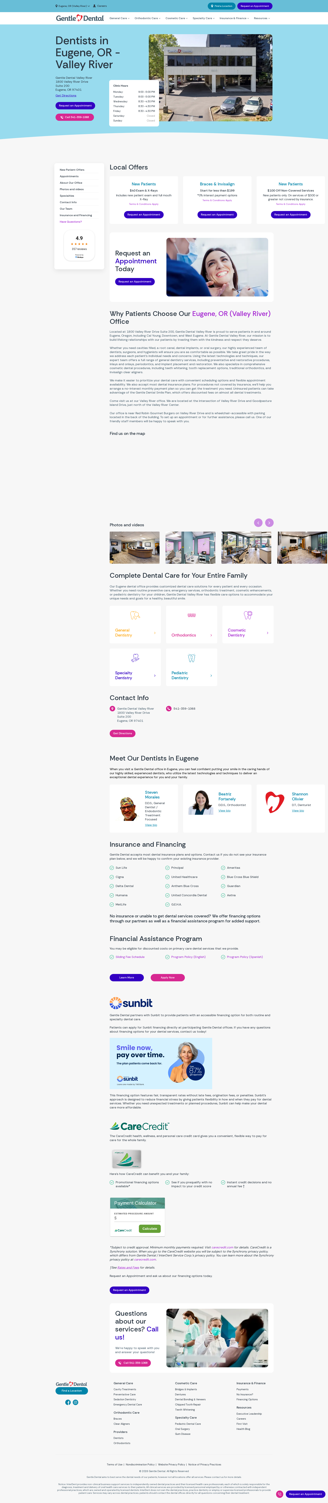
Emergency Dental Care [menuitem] (128, 1404)
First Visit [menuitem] (242, 1424)
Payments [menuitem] (243, 1389)
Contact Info (68, 202)
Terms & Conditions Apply (144, 204)
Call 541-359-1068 (77, 117)
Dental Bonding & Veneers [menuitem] (190, 1399)
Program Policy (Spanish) (245, 957)
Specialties (67, 196)
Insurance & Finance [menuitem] (233, 18)
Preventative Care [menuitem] (125, 1394)
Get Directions (66, 95)
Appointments (69, 176)
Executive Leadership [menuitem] (249, 1414)
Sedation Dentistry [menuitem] (125, 1399)
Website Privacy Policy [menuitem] (171, 1464)
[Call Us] (279, 1494)
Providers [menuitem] (120, 1432)
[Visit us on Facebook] (68, 1404)
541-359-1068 (184, 709)
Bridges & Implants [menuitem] (186, 1389)
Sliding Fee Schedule (130, 957)
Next (269, 522)
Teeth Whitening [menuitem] (185, 1409)
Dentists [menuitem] (119, 1438)
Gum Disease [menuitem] (182, 1434)
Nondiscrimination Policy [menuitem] (140, 1464)
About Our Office (71, 183)
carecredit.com (222, 1247)
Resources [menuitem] (260, 18)
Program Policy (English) (188, 957)
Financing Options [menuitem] (247, 1399)
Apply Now (168, 977)
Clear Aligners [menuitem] (122, 1424)
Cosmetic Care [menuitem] (175, 18)
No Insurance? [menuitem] (245, 1394)
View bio (151, 825)
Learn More (126, 977)
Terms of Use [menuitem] (114, 1464)
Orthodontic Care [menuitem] (146, 18)
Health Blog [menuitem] (243, 1429)
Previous (258, 522)
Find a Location (223, 6)
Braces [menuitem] (118, 1418)
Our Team (66, 209)
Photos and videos (72, 189)
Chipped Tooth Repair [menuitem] (188, 1404)
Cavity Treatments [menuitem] (125, 1389)
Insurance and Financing (76, 215)
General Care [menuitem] (118, 18)
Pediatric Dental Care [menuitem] (188, 1424)
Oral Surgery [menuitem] (182, 1429)
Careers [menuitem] (102, 6)
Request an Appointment (255, 6)
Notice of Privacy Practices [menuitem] (204, 1464)
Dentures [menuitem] (180, 1394)
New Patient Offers (72, 170)
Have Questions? (71, 222)
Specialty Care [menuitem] (202, 18)
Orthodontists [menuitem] (122, 1443)
